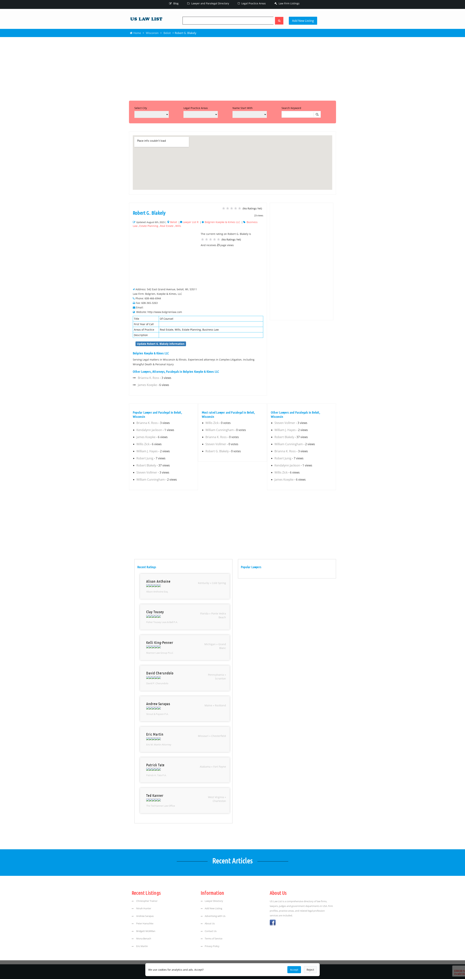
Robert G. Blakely (217, 451)
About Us (210, 923)
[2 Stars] (227, 208)
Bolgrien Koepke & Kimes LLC (222, 222)
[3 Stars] (231, 208)
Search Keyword (291, 108)
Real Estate (166, 226)
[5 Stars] (239, 208)
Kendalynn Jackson (149, 430)
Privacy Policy (212, 946)
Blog (176, 3)
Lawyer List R (191, 222)
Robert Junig (144, 458)
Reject (310, 969)
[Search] (279, 21)
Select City (140, 108)
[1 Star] (223, 208)
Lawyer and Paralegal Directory (210, 3)
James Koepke (147, 385)
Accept (294, 969)
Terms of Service (213, 938)
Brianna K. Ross (148, 378)
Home (137, 33)
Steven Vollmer (146, 472)
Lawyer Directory (214, 901)
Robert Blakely (146, 465)
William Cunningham (150, 480)
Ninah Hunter (143, 908)
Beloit (167, 33)
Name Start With (242, 108)
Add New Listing (303, 21)
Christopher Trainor (146, 901)
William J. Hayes (147, 451)
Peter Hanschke (144, 923)
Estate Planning (148, 226)
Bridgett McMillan (145, 931)
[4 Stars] (235, 208)
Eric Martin (142, 946)
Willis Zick (142, 444)
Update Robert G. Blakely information (160, 343)
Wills (178, 226)
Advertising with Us (215, 916)
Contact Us (211, 931)
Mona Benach (143, 938)
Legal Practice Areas (253, 3)
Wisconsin (152, 33)
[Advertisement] (232, 68)
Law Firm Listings (289, 3)
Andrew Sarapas (145, 916)
